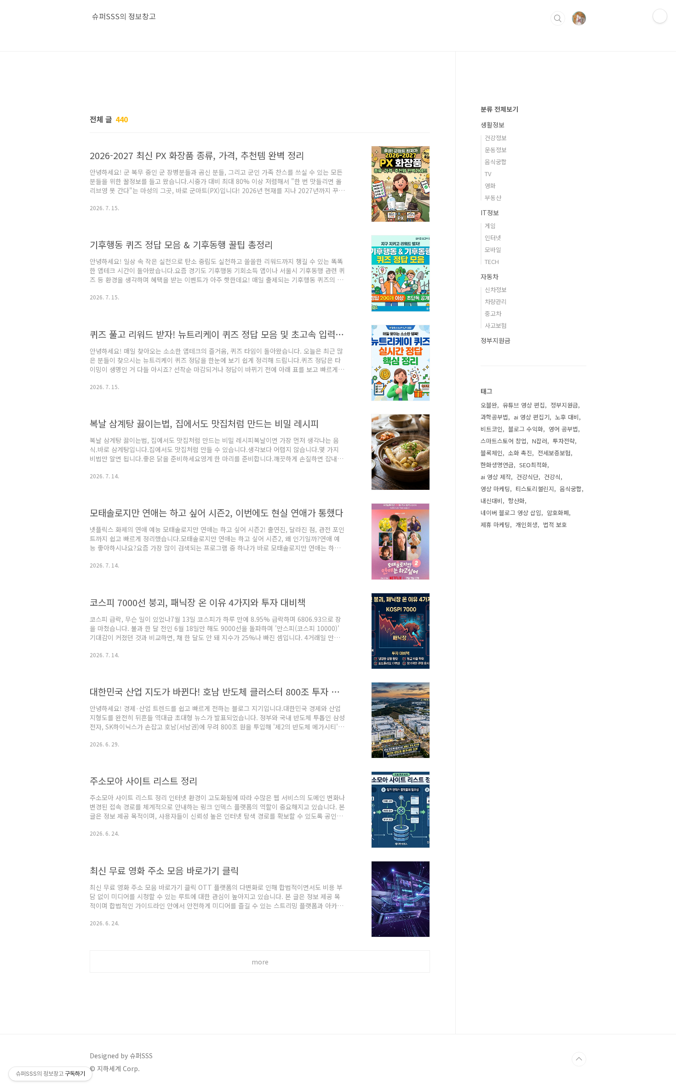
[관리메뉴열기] (660, 16)
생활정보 (492, 124)
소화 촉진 (520, 452)
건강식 (552, 476)
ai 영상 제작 (496, 476)
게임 (490, 225)
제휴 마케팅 (495, 524)
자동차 (489, 276)
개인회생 (527, 524)
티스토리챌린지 (535, 488)
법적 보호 (555, 524)
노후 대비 (567, 417)
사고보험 (496, 325)
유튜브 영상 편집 (524, 405)
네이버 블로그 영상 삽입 (511, 512)
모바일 (493, 249)
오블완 (489, 405)
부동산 (493, 197)
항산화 (516, 500)
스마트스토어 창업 (504, 440)
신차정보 (496, 289)
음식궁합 (496, 161)
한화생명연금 (497, 464)
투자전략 (564, 440)
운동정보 (496, 149)
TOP (579, 1059)
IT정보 (490, 212)
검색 (558, 18)
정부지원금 (495, 340)
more (260, 961)
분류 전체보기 (499, 109)
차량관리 (496, 301)
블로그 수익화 (525, 429)
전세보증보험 (554, 452)
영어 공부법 (563, 429)
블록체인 (492, 452)
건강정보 (496, 137)
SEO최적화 (533, 464)
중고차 (493, 313)
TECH (492, 261)
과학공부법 (494, 417)
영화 (490, 185)
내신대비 (492, 500)
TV (488, 173)
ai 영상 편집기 (532, 417)
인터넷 (493, 237)
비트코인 (492, 429)
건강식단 (527, 476)
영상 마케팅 (495, 488)
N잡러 (539, 440)
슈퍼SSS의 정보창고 (124, 16)
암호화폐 (558, 512)
